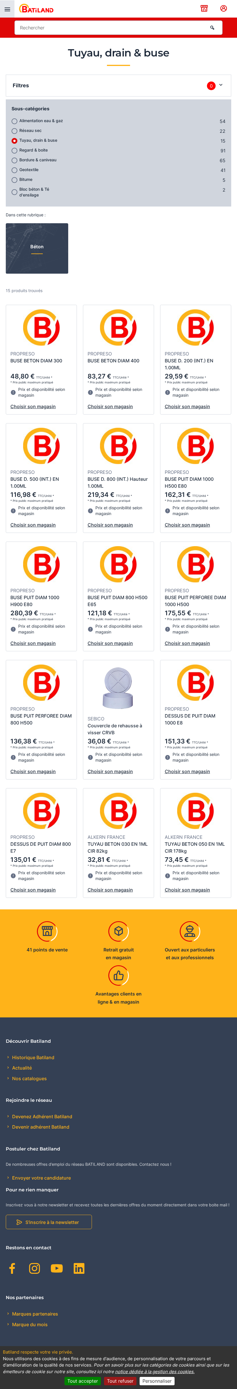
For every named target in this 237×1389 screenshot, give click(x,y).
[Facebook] (12, 1269)
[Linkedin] (79, 1269)
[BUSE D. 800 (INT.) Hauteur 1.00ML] (118, 447)
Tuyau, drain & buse (38, 140)
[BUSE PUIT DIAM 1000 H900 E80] (41, 565)
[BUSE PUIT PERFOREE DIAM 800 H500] (41, 684)
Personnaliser (157, 1381)
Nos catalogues (29, 1078)
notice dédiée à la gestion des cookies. (155, 1371)
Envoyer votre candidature (41, 1178)
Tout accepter (82, 1381)
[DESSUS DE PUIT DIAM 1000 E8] (195, 684)
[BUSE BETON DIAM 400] (118, 328)
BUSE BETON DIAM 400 (113, 361)
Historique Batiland (32, 1057)
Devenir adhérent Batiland (40, 1127)
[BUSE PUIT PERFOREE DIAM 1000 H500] (195, 565)
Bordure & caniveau (37, 159)
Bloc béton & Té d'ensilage (34, 192)
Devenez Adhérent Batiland (41, 1116)
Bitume (25, 179)
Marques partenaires (34, 1314)
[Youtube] (56, 1269)
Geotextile (28, 169)
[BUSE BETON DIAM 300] (41, 328)
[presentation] (7, 9)
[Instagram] (34, 1269)
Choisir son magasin (33, 406)
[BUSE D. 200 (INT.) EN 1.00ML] (195, 328)
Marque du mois (29, 1324)
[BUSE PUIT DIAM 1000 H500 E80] (195, 447)
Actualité (21, 1068)
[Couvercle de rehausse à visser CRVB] (118, 688)
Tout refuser (120, 1381)
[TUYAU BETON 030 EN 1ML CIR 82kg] (118, 812)
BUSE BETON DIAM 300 (36, 361)
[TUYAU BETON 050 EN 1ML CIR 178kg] (195, 812)
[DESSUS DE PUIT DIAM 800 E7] (41, 812)
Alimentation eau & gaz (41, 120)
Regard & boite (33, 149)
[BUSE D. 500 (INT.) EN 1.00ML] (41, 447)
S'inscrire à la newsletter (52, 1222)
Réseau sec (30, 130)
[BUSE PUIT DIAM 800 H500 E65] (118, 565)
